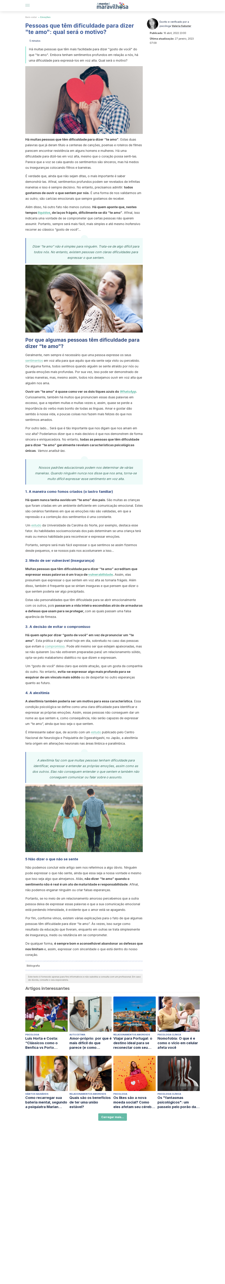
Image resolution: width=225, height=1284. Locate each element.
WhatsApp (128, 391)
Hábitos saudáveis (36, 1094)
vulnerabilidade (100, 574)
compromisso (55, 646)
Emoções (45, 17)
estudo (36, 525)
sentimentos (34, 360)
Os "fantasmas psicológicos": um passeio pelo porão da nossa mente (177, 1102)
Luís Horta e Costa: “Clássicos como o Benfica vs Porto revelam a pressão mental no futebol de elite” (43, 1043)
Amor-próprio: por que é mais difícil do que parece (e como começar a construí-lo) (90, 1043)
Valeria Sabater (181, 25)
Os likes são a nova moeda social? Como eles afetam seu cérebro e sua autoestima (134, 1102)
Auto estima (77, 1034)
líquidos (44, 212)
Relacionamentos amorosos (131, 1034)
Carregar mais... (112, 1117)
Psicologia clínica (169, 1034)
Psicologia (32, 1034)
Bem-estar (31, 17)
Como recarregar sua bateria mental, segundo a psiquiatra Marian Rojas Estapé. (46, 1102)
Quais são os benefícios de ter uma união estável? (90, 1102)
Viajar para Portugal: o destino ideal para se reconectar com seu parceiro (132, 1043)
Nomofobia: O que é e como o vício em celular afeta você (178, 1043)
